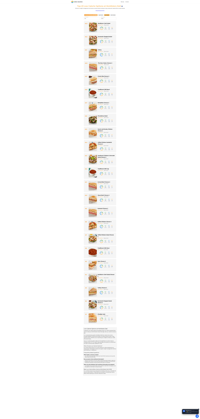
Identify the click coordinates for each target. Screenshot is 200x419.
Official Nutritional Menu (100, 10)
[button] (91, 15)
